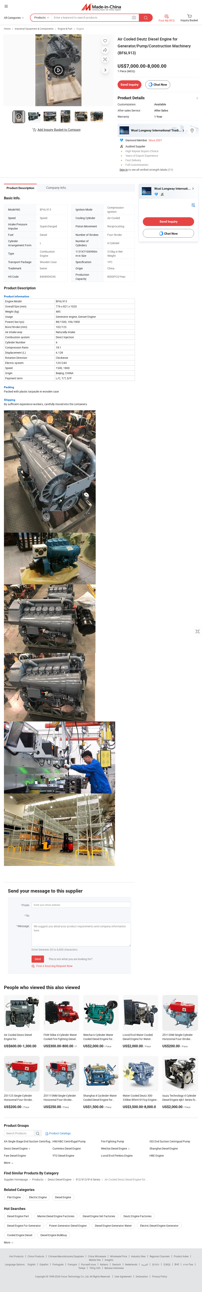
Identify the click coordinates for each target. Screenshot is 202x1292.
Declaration (142, 1276)
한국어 (155, 1264)
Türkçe (81, 1268)
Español (44, 1264)
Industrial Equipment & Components (34, 28)
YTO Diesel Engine (63, 1155)
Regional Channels (160, 1256)
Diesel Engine (63, 1197)
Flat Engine (14, 1197)
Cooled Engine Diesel (19, 1235)
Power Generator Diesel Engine (68, 1225)
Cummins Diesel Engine (66, 1148)
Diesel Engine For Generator (24, 1225)
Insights (109, 1259)
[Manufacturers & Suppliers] (101, 7)
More (7, 1242)
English (32, 1264)
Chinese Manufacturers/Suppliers (66, 1256)
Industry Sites (138, 1256)
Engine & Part (65, 28)
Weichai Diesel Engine (114, 1148)
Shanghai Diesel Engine (164, 1148)
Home (7, 28)
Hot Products (16, 1256)
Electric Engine (38, 1197)
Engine (80, 28)
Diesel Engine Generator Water (113, 1225)
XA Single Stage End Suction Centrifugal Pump (28, 1141)
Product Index (181, 1256)
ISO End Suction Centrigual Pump (170, 1141)
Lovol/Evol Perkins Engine (117, 1155)
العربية (144, 1264)
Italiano (104, 1264)
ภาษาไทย (188, 1264)
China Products (36, 1256)
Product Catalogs (60, 1133)
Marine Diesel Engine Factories (55, 1216)
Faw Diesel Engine (15, 1155)
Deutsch (116, 1264)
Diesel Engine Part (18, 1216)
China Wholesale (97, 1256)
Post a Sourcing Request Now (52, 966)
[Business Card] (193, 205)
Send (38, 959)
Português (58, 1264)
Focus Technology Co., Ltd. (75, 1276)
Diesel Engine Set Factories (99, 1216)
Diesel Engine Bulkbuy (53, 1235)
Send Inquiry (129, 84)
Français (72, 1264)
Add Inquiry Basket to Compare (58, 129)
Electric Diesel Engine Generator (159, 1225)
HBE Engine (157, 1155)
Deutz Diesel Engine (16, 1148)
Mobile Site (95, 1259)
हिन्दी (177, 1264)
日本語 (166, 1264)
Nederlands (131, 1264)
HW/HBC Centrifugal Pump (69, 1141)
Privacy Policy (159, 1276)
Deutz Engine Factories (137, 1216)
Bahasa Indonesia (114, 1268)
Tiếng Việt (94, 1268)
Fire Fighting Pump (112, 1141)
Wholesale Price (118, 1256)
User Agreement (123, 1276)
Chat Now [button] (160, 84)
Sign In (124, 169)
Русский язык (88, 1264)
